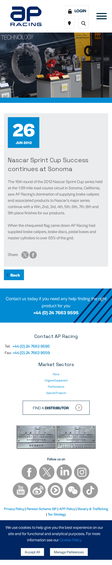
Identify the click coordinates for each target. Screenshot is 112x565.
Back (15, 275)
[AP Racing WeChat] (73, 491)
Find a (51, 407)
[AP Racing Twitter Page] (47, 472)
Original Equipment (56, 380)
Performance (56, 386)
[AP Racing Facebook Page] (30, 472)
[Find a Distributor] (69, 23)
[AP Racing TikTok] (90, 491)
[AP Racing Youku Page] (56, 491)
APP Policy (67, 508)
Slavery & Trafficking (92, 508)
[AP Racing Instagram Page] (81, 472)
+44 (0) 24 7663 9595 (56, 312)
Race (56, 374)
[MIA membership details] (37, 437)
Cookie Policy (71, 539)
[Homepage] (26, 16)
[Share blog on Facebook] (33, 254)
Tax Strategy (57, 514)
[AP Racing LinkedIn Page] (65, 472)
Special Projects (56, 393)
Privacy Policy (14, 508)
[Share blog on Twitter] (25, 254)
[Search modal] (83, 23)
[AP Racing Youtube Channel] (21, 491)
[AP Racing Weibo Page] (38, 491)
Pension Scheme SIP (42, 508)
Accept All (32, 551)
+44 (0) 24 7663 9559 (31, 352)
